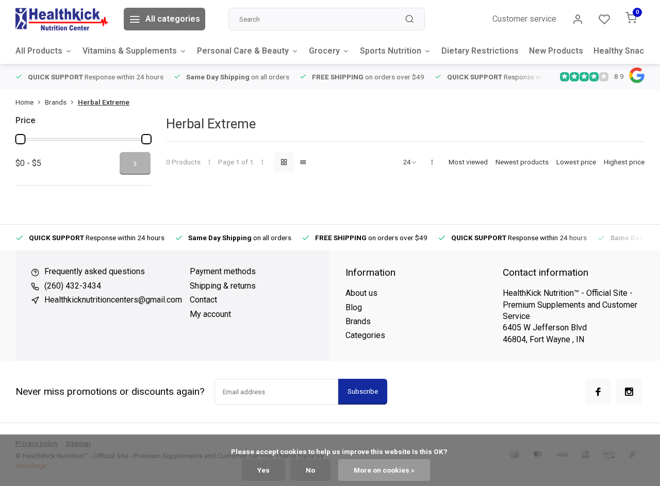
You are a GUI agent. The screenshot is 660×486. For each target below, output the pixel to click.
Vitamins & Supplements (129, 51)
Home (24, 102)
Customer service (524, 19)
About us (361, 293)
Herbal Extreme (103, 102)
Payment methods (223, 271)
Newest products (522, 162)
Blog (353, 307)
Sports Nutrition (390, 51)
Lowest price (576, 162)
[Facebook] (598, 392)
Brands (56, 102)
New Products (556, 51)
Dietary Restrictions (480, 51)
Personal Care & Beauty (243, 51)
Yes (263, 470)
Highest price (624, 162)
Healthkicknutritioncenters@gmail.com (113, 300)
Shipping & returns (223, 286)
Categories (365, 335)
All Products (38, 51)
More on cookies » (384, 470)
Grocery (324, 51)
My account (210, 314)
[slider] (20, 139)
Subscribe (363, 391)
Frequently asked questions (94, 271)
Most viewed (468, 162)
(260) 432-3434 (72, 286)
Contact (203, 300)
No (310, 470)
